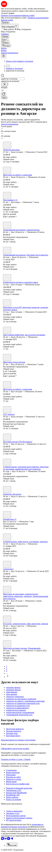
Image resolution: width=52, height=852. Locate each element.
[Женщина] (7, 145)
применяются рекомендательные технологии (22, 825)
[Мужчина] (7, 195)
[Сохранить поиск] (3, 94)
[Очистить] (4, 84)
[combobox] (12, 78)
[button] (4, 48)
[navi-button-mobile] (3, 56)
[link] (5, 42)
